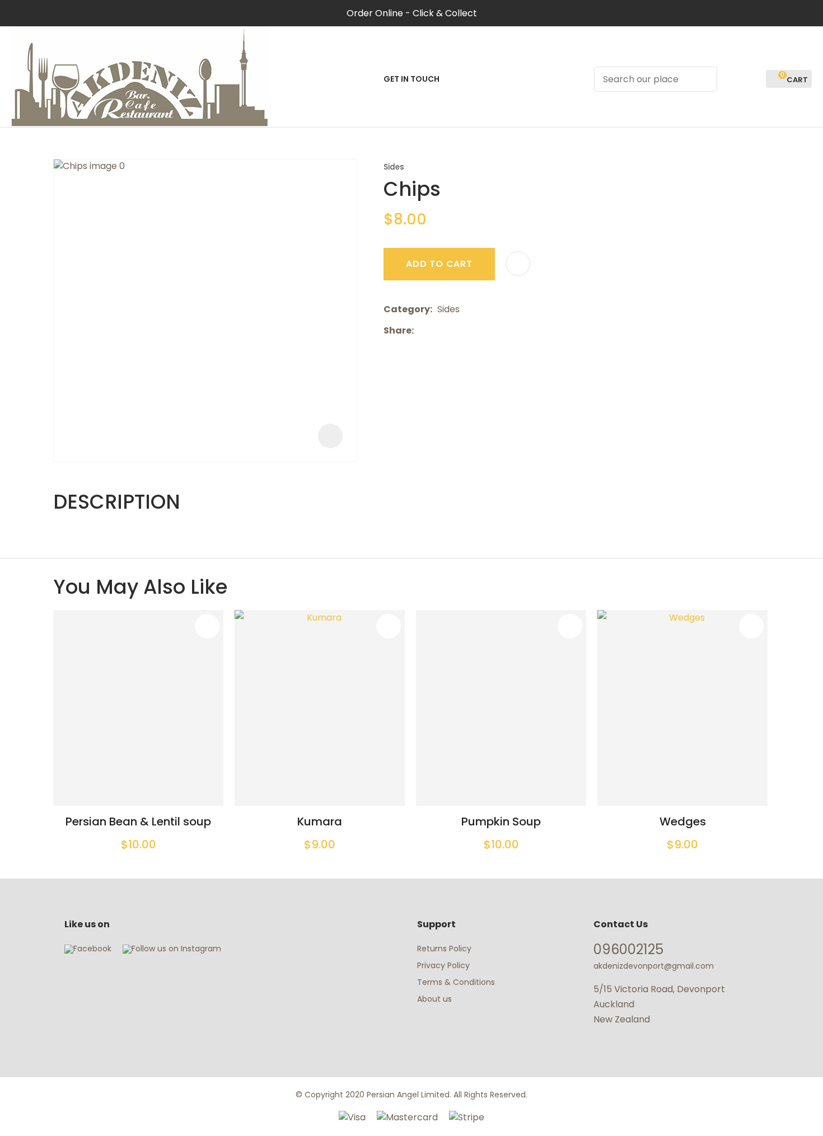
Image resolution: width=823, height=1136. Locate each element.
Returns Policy (444, 948)
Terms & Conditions (456, 982)
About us (434, 998)
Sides (394, 167)
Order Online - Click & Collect (412, 13)
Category (407, 309)
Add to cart (439, 263)
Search (703, 79)
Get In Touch (411, 79)
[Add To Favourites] (518, 263)
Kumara (319, 821)
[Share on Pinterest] (470, 330)
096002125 (628, 949)
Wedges (683, 821)
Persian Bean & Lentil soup (138, 821)
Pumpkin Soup (501, 821)
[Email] (453, 330)
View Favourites (752, 79)
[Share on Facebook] (421, 330)
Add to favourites (207, 626)
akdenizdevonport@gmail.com (653, 965)
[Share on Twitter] (435, 331)
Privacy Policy (443, 965)
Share (398, 330)
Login (732, 79)
